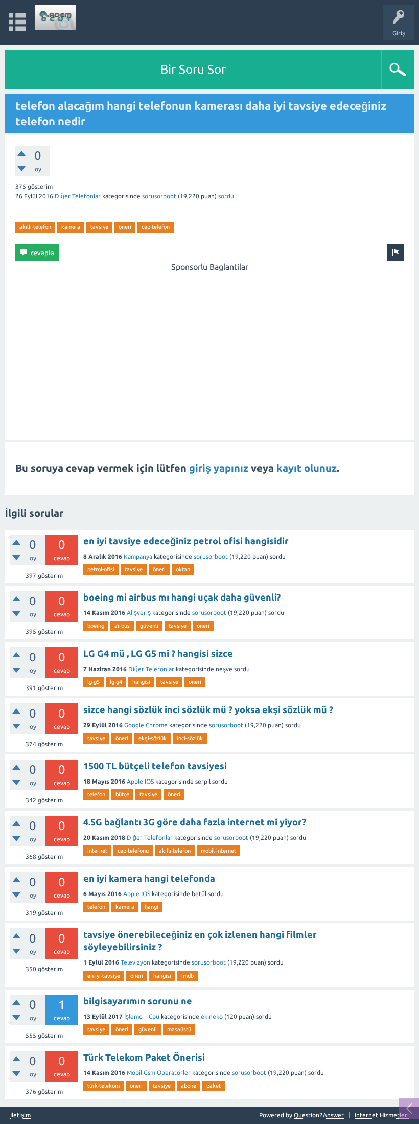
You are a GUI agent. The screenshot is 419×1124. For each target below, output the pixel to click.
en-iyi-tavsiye (103, 976)
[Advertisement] (209, 344)
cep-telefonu (133, 850)
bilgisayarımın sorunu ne (137, 1001)
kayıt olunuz (306, 468)
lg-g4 (116, 682)
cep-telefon (156, 227)
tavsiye (99, 227)
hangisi (141, 682)
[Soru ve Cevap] (56, 17)
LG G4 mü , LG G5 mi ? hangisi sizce (158, 653)
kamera (70, 227)
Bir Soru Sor (193, 69)
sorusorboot (159, 196)
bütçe (122, 794)
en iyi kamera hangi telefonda (149, 878)
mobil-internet (218, 850)
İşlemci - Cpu (141, 1016)
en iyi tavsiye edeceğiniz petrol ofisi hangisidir (186, 541)
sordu (226, 196)
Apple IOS (140, 781)
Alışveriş (139, 612)
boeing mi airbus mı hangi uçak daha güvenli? (182, 597)
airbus (122, 626)
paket (213, 1086)
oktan (183, 569)
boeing (95, 626)
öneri (125, 227)
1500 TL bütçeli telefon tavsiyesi (155, 766)
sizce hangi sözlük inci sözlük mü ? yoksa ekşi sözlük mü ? (208, 709)
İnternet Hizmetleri (382, 1115)
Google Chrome (146, 725)
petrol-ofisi (100, 569)
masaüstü (179, 1029)
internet (97, 850)
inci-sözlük (190, 738)
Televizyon (135, 962)
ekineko (212, 1016)
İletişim (20, 1115)
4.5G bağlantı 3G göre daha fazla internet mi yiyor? (194, 822)
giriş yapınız (218, 468)
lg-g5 (93, 682)
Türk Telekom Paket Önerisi (144, 1057)
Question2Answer (319, 1115)
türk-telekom (103, 1086)
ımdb (187, 976)
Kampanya (138, 556)
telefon (96, 794)
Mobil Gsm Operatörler (159, 1072)
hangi (151, 907)
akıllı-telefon (35, 227)
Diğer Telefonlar (78, 196)
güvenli (149, 626)
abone (188, 1086)
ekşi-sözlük (152, 738)
